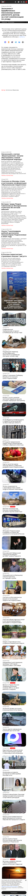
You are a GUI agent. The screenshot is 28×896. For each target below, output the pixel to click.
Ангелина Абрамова (12, 90)
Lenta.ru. (22, 37)
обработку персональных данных (9, 886)
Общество (4, 22)
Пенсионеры (11, 22)
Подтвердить (14, 892)
